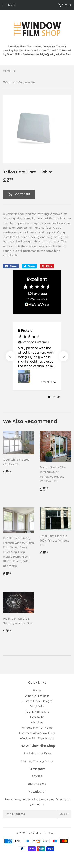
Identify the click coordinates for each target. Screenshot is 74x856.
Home (6, 70)
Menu (12, 5)
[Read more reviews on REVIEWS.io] (37, 305)
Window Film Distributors (37, 738)
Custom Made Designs (37, 701)
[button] (10, 356)
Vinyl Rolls (37, 706)
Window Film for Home (37, 728)
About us (37, 722)
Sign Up (64, 814)
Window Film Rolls (37, 696)
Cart (67, 5)
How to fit (37, 717)
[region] (37, 356)
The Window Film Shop (40, 833)
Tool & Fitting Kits (37, 711)
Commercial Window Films (37, 733)
